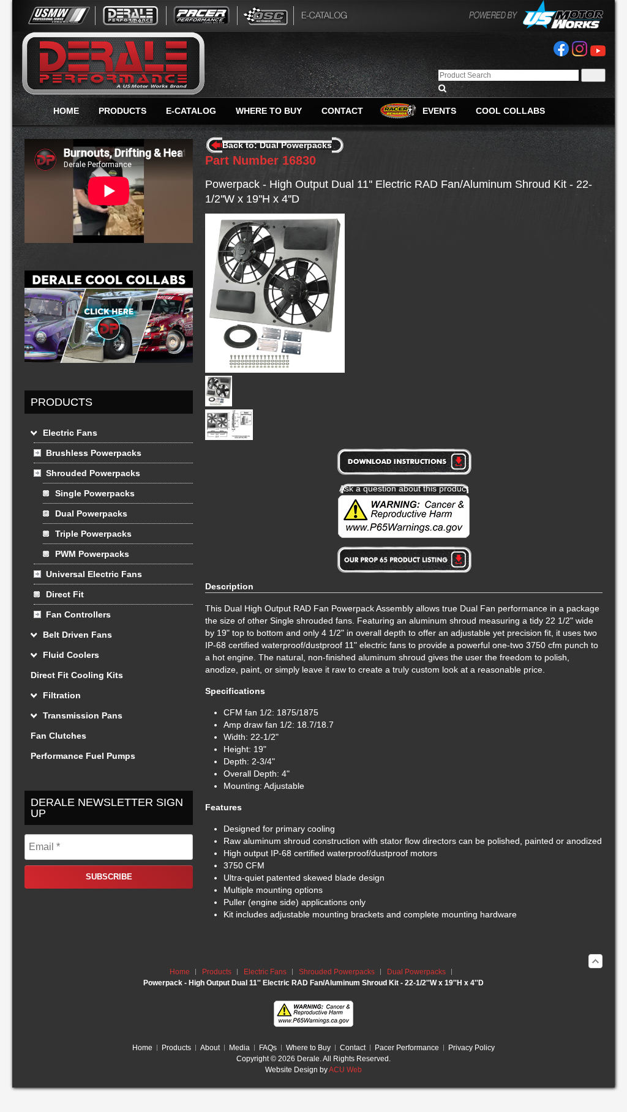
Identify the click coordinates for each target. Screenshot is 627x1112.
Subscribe (109, 876)
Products (216, 972)
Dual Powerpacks (416, 972)
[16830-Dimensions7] (229, 437)
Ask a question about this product (403, 488)
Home (180, 972)
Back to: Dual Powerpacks (277, 145)
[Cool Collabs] (108, 360)
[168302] (218, 403)
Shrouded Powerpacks (337, 972)
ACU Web (345, 1069)
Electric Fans (265, 972)
